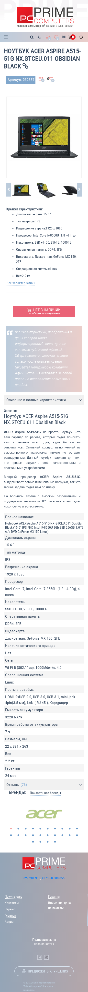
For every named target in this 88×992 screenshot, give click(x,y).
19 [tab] (69, 835)
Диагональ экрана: (29, 214)
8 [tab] (62, 828)
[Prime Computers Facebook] (39, 957)
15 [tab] (40, 835)
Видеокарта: (25, 256)
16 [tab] (47, 835)
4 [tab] (33, 828)
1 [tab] (11, 828)
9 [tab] (69, 828)
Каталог (7, 37)
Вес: (19, 276)
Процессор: (24, 235)
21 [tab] (33, 842)
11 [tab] (11, 835)
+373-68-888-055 (53, 878)
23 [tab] (47, 842)
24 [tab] (55, 842)
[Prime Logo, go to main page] (45, 17)
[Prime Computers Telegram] (46, 957)
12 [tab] (18, 835)
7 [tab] (55, 828)
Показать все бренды (45, 793)
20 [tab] (77, 835)
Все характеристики (21, 283)
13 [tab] (25, 835)
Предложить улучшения (48, 971)
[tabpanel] (44, 814)
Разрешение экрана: (31, 228)
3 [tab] (25, 828)
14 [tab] (33, 835)
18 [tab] (62, 835)
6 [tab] (47, 828)
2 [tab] (18, 828)
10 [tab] (77, 828)
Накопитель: (25, 242)
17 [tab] (55, 835)
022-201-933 (31, 878)
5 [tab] (40, 828)
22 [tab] (40, 842)
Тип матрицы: (25, 221)
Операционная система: (33, 269)
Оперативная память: (31, 249)
